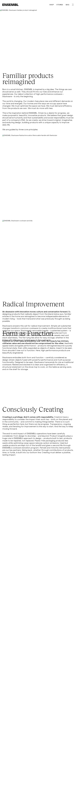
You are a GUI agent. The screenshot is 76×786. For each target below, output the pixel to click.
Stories (60, 5)
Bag (67, 4)
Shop (51, 5)
